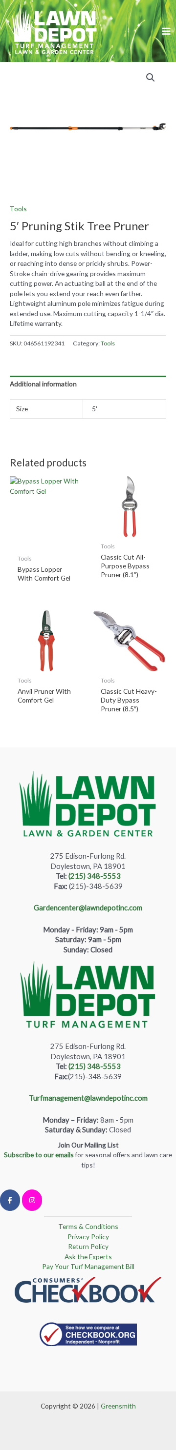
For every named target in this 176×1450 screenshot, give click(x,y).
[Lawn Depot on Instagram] (32, 1200)
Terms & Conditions (88, 1226)
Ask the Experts (88, 1256)
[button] (150, 77)
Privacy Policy (88, 1236)
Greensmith (118, 1406)
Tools (18, 208)
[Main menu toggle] (166, 30)
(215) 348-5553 (94, 876)
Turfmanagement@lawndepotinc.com (88, 1098)
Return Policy (88, 1246)
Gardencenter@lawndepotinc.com (88, 908)
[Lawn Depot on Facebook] (10, 1200)
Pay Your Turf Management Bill (88, 1266)
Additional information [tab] (43, 384)
